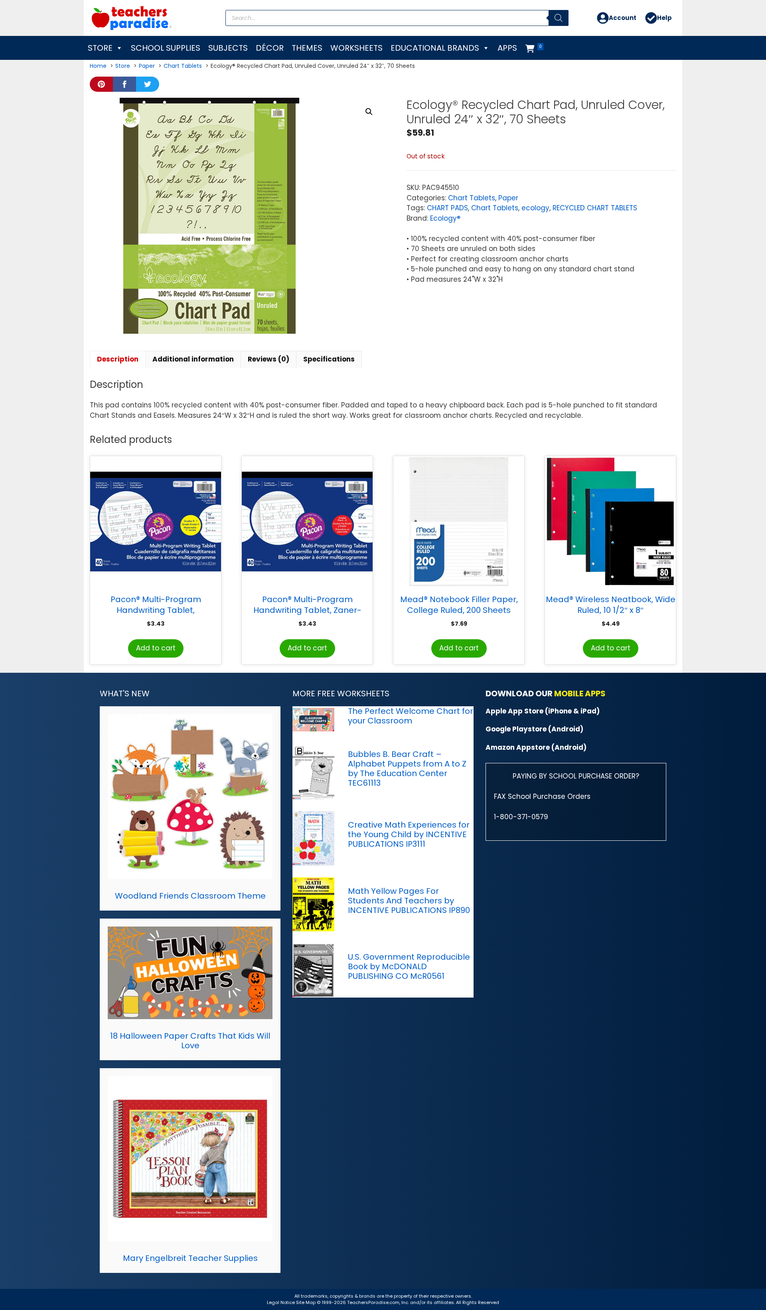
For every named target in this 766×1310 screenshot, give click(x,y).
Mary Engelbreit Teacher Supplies (190, 1258)
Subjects (228, 47)
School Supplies (165, 47)
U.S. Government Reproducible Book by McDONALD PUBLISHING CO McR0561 (409, 966)
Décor (270, 47)
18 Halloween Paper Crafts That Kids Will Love (190, 1040)
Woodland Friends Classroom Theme (190, 895)
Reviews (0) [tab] (268, 359)
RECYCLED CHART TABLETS (595, 208)
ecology (535, 208)
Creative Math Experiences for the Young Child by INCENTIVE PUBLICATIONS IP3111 (409, 834)
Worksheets (356, 47)
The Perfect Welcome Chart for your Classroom (410, 715)
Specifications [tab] (329, 359)
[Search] (559, 18)
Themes (307, 47)
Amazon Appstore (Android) (536, 747)
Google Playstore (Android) (534, 729)
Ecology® (445, 218)
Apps (507, 47)
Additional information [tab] (193, 359)
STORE (100, 47)
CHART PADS (447, 208)
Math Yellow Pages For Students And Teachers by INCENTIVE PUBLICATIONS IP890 (409, 900)
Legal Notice (281, 1302)
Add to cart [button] (156, 648)
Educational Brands (435, 47)
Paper (508, 198)
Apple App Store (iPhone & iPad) (543, 711)
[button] (369, 112)
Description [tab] (117, 359)
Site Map (306, 1302)
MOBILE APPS (580, 693)
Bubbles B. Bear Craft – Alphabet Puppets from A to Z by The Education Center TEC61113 (407, 768)
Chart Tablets (471, 198)
